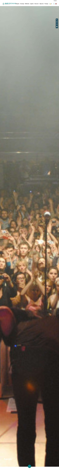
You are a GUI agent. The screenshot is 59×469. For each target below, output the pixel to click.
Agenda (32, 3)
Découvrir (36, 3)
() (51, 3)
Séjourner (42, 3)
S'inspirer (17, 3)
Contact (55, 0)
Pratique (46, 3)
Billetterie (27, 3)
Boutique (22, 3)
